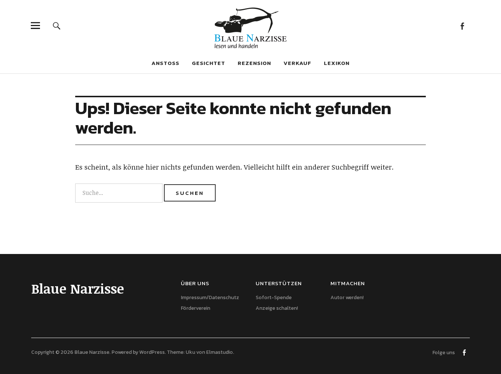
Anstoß (165, 63)
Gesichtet (208, 63)
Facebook (462, 25)
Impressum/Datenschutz (210, 297)
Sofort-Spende (274, 297)
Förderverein (195, 308)
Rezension (254, 63)
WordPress (152, 352)
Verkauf (297, 63)
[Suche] (56, 25)
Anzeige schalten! (277, 308)
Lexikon (337, 63)
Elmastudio (219, 352)
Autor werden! (346, 297)
